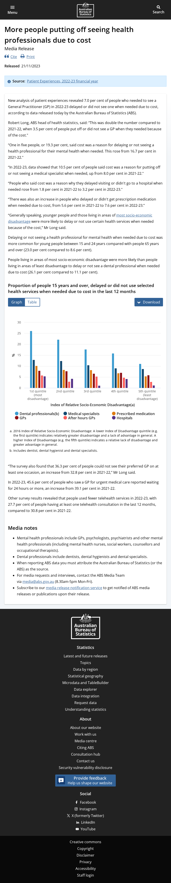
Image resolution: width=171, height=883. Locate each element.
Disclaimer (85, 855)
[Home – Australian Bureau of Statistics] (85, 626)
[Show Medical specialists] (81, 417)
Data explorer (85, 689)
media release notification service (74, 587)
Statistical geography (85, 676)
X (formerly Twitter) (88, 815)
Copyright (85, 848)
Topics (85, 662)
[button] (12, 9)
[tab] (16, 302)
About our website (85, 727)
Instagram (88, 809)
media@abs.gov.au (38, 581)
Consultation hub (85, 754)
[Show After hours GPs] (79, 422)
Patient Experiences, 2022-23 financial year (62, 81)
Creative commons (85, 841)
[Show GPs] (20, 422)
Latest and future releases (86, 656)
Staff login (85, 875)
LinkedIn (88, 822)
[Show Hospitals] (122, 422)
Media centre (86, 741)
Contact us (86, 761)
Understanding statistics (85, 709)
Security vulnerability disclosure (85, 767)
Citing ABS (85, 747)
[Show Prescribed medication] (133, 417)
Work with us (85, 734)
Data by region (85, 669)
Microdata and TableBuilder (85, 682)
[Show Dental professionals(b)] (37, 417)
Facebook (88, 802)
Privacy (85, 861)
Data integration (85, 696)
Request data (85, 702)
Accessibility (85, 868)
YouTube (88, 829)
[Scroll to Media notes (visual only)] (41, 528)
